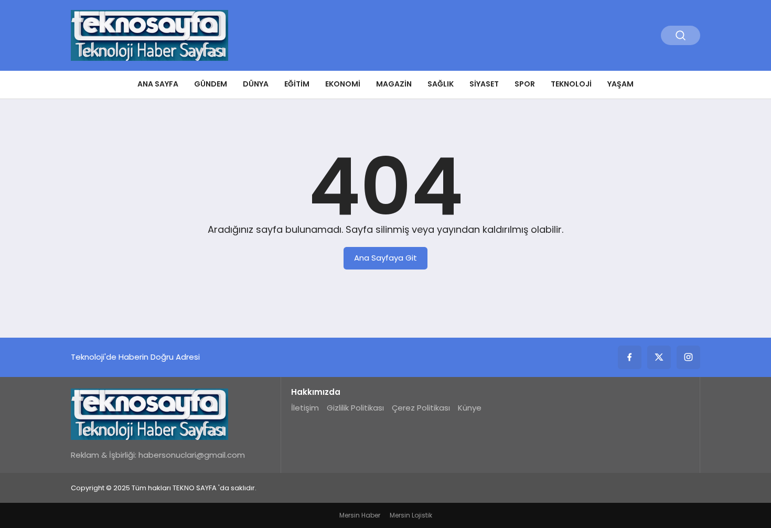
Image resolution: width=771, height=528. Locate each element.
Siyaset (484, 84)
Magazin (394, 84)
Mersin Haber (359, 515)
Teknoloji (571, 84)
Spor (525, 84)
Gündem (210, 84)
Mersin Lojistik (411, 515)
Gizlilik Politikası (355, 407)
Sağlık (440, 84)
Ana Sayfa (157, 84)
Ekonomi (342, 84)
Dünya (256, 84)
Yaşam (620, 84)
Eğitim (296, 84)
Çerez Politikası (421, 407)
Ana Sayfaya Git (385, 257)
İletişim (305, 407)
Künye (469, 407)
